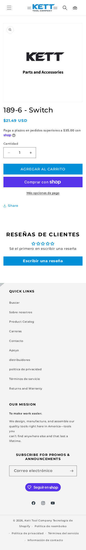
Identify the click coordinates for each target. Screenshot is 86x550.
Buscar (14, 302)
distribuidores (19, 360)
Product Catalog (21, 321)
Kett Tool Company (38, 520)
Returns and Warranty (25, 388)
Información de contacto (45, 540)
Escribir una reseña (43, 261)
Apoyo (14, 350)
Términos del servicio (63, 533)
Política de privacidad (28, 533)
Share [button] (13, 206)
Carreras (15, 331)
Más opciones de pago (43, 193)
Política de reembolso (51, 526)
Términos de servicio (24, 379)
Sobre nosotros (20, 312)
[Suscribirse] (72, 471)
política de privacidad (25, 369)
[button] (9, 8)
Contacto (16, 341)
